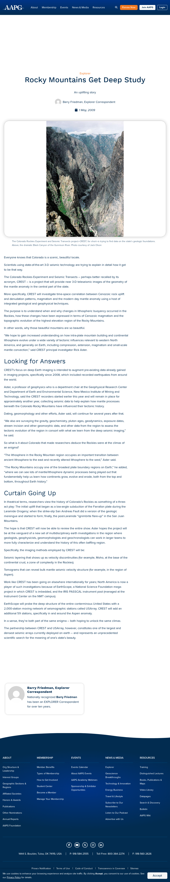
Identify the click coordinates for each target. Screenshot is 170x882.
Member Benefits (45, 767)
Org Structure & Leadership (11, 769)
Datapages (145, 796)
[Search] (116, 7)
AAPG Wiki (145, 815)
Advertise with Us (114, 819)
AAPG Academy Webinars (84, 780)
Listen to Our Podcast (116, 813)
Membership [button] (49, 7)
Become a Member (46, 792)
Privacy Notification (41, 868)
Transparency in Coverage (111, 868)
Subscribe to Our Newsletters (114, 804)
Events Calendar (79, 767)
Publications (9, 806)
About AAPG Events (81, 773)
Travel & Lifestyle (114, 796)
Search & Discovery (150, 802)
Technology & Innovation (118, 783)
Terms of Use (63, 868)
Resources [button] (99, 7)
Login (162, 7)
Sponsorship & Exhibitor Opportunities (83, 788)
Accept (157, 875)
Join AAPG (147, 7)
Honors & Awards (12, 800)
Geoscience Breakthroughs (113, 775)
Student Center (44, 786)
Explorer (109, 767)
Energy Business (114, 790)
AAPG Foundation (12, 825)
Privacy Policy (14, 877)
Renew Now (128, 7)
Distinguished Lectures (152, 773)
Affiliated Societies (12, 793)
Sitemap (134, 868)
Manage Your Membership (50, 799)
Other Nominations (12, 813)
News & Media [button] (80, 7)
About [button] (34, 7)
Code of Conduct (84, 868)
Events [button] (64, 7)
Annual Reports (11, 819)
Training (144, 767)
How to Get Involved (47, 780)
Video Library (146, 790)
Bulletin (143, 809)
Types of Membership (48, 773)
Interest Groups (11, 777)
